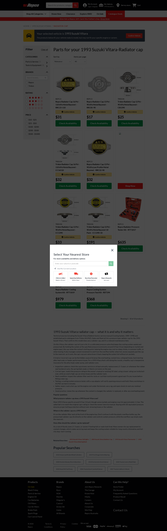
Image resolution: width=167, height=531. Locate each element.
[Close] (112, 250)
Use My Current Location (66, 269)
